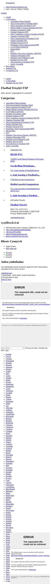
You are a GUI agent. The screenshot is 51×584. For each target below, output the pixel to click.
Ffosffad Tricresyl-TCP (19, 43)
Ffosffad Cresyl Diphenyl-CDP (22, 58)
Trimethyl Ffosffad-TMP (19, 36)
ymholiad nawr (6, 273)
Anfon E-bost (6, 279)
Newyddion (10, 66)
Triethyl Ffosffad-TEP (18, 41)
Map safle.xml (11, 248)
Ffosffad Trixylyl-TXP (18, 60)
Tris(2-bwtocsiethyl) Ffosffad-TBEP (24, 24)
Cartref (8, 17)
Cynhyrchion (11, 19)
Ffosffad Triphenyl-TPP (19, 32)
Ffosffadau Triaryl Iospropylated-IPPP (24, 45)
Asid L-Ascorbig (16, 64)
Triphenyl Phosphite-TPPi (20, 56)
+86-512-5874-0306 (13, 232)
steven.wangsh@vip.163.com (17, 236)
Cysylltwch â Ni (12, 71)
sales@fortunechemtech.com (16, 7)
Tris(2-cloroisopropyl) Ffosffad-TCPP (24, 39)
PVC (12, 51)
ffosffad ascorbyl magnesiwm (24, 184)
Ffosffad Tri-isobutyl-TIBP (20, 30)
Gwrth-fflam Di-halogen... (23, 166)
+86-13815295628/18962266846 (18, 230)
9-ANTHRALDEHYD (19, 47)
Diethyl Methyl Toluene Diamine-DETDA (26, 28)
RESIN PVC (16, 154)
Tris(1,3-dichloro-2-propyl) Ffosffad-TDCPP (27, 34)
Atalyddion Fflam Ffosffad (20, 21)
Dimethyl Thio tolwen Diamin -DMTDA (25, 53)
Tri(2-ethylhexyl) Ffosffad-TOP (22, 62)
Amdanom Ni (11, 68)
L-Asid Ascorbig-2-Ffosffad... (24, 195)
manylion (20, 218)
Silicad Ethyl (15, 49)
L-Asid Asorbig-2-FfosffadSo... (25, 175)
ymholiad (13, 218)
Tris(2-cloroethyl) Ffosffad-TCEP (23, 26)
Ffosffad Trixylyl (18, 205)
